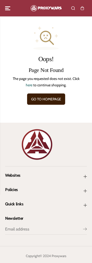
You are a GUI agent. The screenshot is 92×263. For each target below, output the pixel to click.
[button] (8, 8)
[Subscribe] (85, 230)
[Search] (73, 8)
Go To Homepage (46, 99)
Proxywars (59, 256)
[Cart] (82, 8)
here (29, 85)
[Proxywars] (46, 8)
